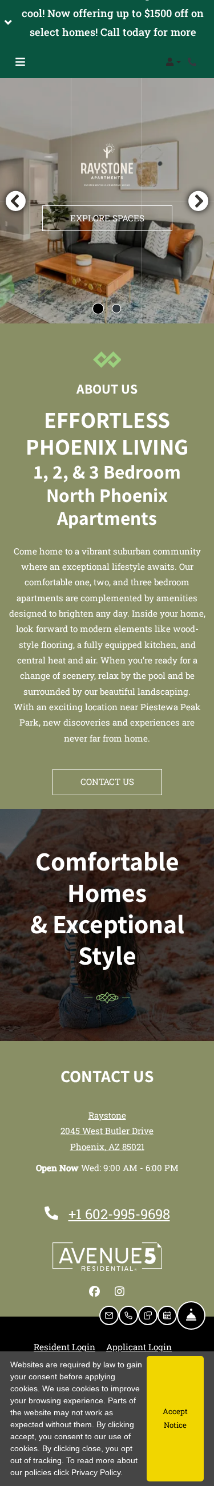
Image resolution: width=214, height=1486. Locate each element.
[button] (107, 23)
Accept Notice (175, 1418)
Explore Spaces (107, 218)
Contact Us (107, 781)
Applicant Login (139, 1347)
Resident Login (64, 1347)
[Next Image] (198, 201)
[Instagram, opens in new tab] (119, 1291)
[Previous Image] (15, 201)
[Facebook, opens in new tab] (94, 1291)
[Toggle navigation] (20, 62)
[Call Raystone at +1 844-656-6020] (193, 62)
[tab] (98, 308)
